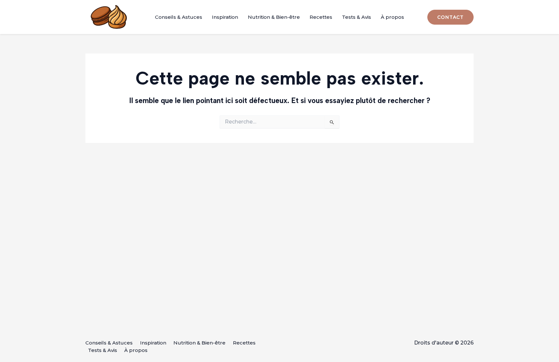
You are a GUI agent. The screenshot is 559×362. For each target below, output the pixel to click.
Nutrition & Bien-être (274, 17)
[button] (450, 17)
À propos (392, 17)
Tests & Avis (356, 17)
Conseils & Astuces (178, 17)
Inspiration (225, 17)
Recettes (321, 17)
